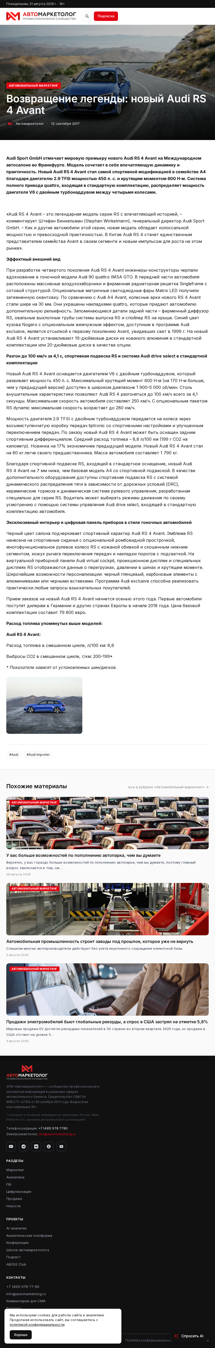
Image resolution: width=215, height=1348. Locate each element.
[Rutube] (61, 1146)
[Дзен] (48, 1146)
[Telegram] (23, 1146)
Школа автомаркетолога (27, 1250)
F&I (8, 1184)
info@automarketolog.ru (57, 1134)
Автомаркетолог (30, 123)
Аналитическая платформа (29, 1235)
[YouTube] (11, 1146)
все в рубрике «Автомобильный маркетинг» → (168, 787)
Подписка (106, 16)
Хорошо (21, 1335)
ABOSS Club (16, 1264)
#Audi (13, 755)
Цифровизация (18, 1191)
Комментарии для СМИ (25, 1301)
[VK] (36, 1146)
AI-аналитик (16, 1228)
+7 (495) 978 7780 (53, 1128)
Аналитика (15, 1177)
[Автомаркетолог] (41, 16)
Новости (13, 1206)
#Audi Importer (38, 755)
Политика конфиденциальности (150, 1340)
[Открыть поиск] (87, 16)
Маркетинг (15, 1170)
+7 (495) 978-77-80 (22, 1286)
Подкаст (13, 1257)
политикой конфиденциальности (37, 1324)
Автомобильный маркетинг (33, 85)
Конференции (17, 1242)
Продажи (14, 1198)
